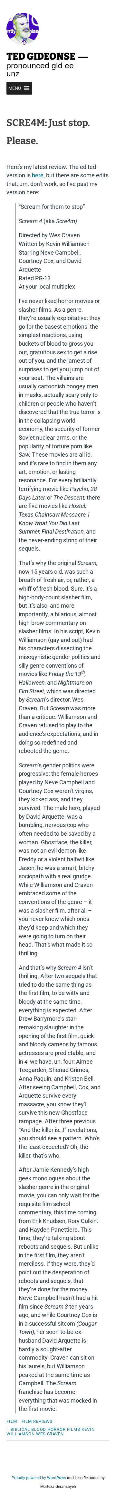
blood (38, 1429)
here (38, 175)
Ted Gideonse (40, 56)
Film (11, 1421)
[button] (14, 88)
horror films (63, 1429)
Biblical (20, 1429)
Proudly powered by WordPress (39, 1478)
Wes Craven (50, 1433)
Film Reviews (37, 1421)
